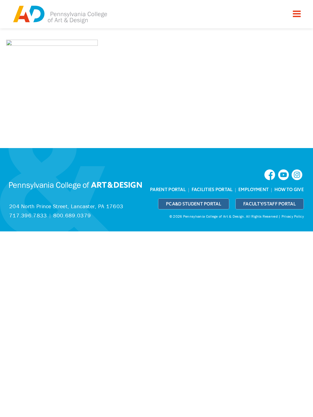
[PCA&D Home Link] (59, 15)
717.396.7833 (28, 215)
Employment (253, 189)
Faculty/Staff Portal (269, 204)
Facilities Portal (212, 189)
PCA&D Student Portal (193, 204)
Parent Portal (168, 189)
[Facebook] (271, 174)
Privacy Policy (293, 216)
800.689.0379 (72, 215)
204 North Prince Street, (66, 206)
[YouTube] (285, 174)
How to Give (289, 189)
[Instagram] (298, 174)
